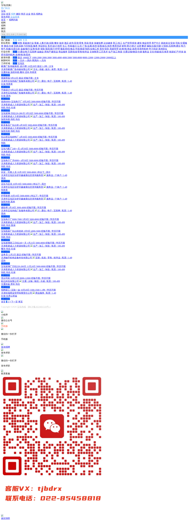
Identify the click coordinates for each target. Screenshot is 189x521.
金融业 (40, 52)
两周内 (35, 60)
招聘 (13, 14)
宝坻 (3, 11)
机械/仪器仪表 (13, 49)
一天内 (21, 60)
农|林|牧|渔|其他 (22, 54)
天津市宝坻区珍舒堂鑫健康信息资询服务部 (22, 175)
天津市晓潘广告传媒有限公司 (15, 69)
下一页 (14, 302)
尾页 (20, 302)
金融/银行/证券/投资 (30, 49)
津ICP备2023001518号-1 (39, 307)
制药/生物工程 (92, 49)
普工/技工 (117, 43)
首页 (8, 14)
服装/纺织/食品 (67, 49)
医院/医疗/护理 (52, 49)
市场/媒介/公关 (75, 46)
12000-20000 (100, 57)
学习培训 (153, 49)
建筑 (139, 43)
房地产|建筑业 (51, 52)
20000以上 (111, 57)
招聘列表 (13, 20)
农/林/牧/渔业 (125, 49)
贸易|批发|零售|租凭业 (78, 52)
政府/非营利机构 (140, 49)
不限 (15, 43)
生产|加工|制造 (115, 52)
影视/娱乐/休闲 (104, 46)
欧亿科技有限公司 (10, 281)
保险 (42, 49)
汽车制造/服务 (31, 46)
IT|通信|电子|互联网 (27, 52)
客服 (36, 43)
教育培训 (116, 46)
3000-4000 (57, 57)
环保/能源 (80, 49)
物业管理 (146, 43)
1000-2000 (37, 57)
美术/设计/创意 (55, 46)
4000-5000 (67, 57)
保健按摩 (98, 43)
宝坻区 (21, 63)
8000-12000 (88, 57)
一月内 (42, 60)
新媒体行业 (28, 43)
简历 (23, 14)
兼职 (18, 14)
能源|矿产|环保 (176, 52)
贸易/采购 (18, 46)
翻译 (144, 46)
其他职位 (162, 49)
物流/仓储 (8, 46)
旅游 (61, 43)
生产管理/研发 (130, 43)
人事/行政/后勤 (46, 43)
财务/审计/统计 (129, 46)
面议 (20, 57)
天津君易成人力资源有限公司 (15, 104)
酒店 (66, 43)
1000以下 (27, 57)
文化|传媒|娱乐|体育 (159, 52)
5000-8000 (77, 57)
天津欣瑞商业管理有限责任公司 (17, 293)
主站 (3, 14)
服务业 (146, 52)
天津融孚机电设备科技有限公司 (17, 257)
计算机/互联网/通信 (171, 46)
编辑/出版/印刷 (154, 46)
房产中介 (156, 43)
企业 (28, 14)
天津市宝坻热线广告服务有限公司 (18, 81)
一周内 (28, 60)
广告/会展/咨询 (89, 46)
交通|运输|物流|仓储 (132, 52)
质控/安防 (104, 49)
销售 (20, 43)
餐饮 (56, 43)
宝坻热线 (21, 307)
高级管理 (114, 49)
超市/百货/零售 (76, 43)
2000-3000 (47, 57)
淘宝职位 (42, 46)
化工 (65, 46)
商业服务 (63, 52)
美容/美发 (89, 43)
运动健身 (107, 43)
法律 (139, 46)
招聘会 (39, 14)
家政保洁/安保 (168, 43)
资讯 (33, 14)
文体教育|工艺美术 (99, 52)
